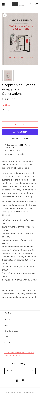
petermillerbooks (16, 392)
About (7, 337)
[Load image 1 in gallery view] (8, 75)
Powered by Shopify (28, 392)
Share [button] (7, 105)
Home (7, 320)
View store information (15, 154)
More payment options (20, 138)
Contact (7, 342)
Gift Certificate (11, 331)
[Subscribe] (32, 371)
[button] (3, 5)
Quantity (5, 110)
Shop (6, 325)
